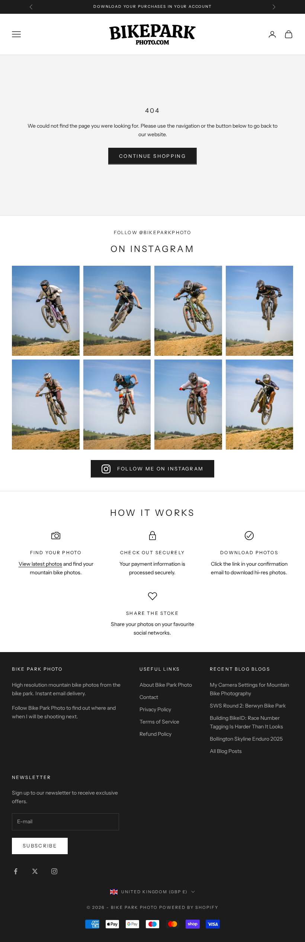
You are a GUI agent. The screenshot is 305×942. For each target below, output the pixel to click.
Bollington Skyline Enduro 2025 (246, 738)
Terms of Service (159, 721)
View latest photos (40, 564)
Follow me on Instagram (160, 469)
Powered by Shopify (188, 907)
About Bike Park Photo (165, 684)
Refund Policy (155, 734)
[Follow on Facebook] (15, 871)
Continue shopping (152, 156)
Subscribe (40, 846)
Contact (148, 697)
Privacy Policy (155, 709)
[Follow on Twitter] (35, 871)
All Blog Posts (226, 751)
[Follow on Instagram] (54, 871)
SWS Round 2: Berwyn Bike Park (248, 705)
